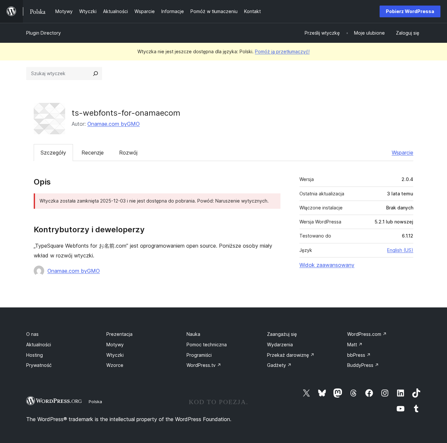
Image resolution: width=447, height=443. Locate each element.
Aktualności (38, 344)
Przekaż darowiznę (290, 355)
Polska (95, 401)
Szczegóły (53, 152)
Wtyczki (115, 355)
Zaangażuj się (282, 334)
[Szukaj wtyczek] (95, 73)
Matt (355, 344)
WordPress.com (367, 334)
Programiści (199, 355)
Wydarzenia (280, 344)
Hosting (34, 355)
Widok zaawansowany (326, 265)
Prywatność (39, 365)
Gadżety (279, 365)
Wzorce (114, 365)
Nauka (193, 334)
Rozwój (128, 152)
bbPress (359, 355)
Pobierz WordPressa (410, 11)
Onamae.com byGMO (113, 124)
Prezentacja (119, 334)
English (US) (400, 250)
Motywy (115, 344)
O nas (32, 334)
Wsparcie (402, 152)
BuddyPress (363, 365)
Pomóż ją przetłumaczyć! (282, 51)
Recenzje (92, 152)
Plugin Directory (43, 33)
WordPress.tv (204, 365)
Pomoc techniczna (207, 344)
